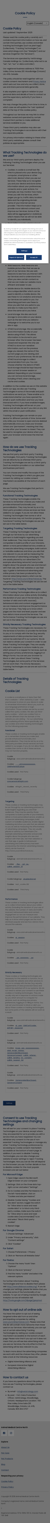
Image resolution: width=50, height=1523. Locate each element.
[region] (25, 243)
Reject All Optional (16, 257)
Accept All (34, 257)
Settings (24, 251)
